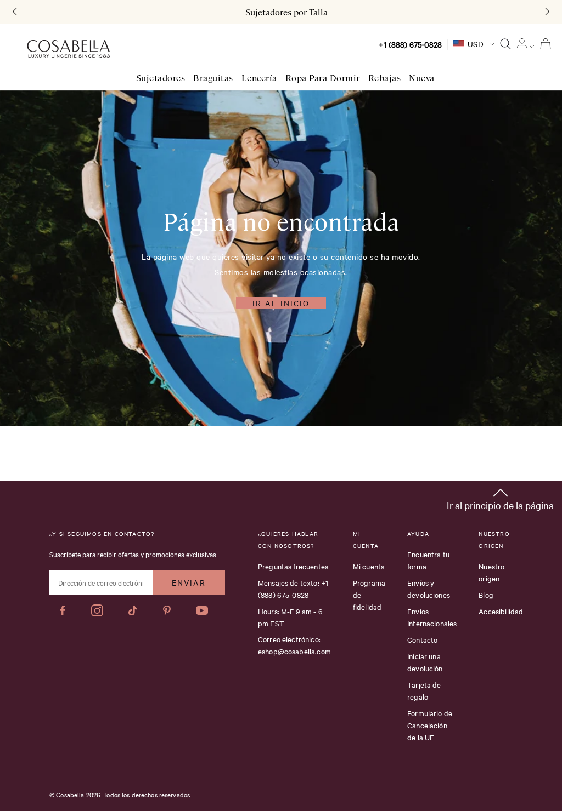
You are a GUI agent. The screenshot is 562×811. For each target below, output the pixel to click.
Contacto (422, 639)
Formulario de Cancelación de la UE (429, 725)
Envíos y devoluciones (428, 588)
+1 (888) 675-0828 (410, 44)
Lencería (259, 78)
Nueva (422, 78)
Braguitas (213, 78)
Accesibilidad (501, 611)
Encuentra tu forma (428, 560)
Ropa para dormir (322, 78)
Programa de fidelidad (369, 595)
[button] (500, 497)
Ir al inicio (281, 303)
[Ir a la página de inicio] (68, 49)
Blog (486, 594)
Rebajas (384, 78)
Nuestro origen (491, 572)
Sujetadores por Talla (286, 12)
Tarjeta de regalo (424, 690)
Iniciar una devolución (425, 662)
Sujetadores (161, 78)
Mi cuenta (369, 566)
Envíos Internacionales (432, 617)
